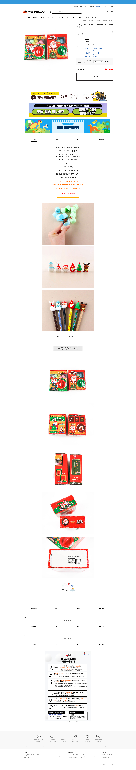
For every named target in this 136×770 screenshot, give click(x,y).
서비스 (33, 747)
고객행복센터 (91, 6)
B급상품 (94, 17)
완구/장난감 (85, 20)
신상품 (28, 17)
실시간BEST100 (55, 17)
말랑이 (102, 17)
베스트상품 (65, 17)
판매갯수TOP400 (44, 17)
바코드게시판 (105, 6)
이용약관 (38, 747)
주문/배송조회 (83, 6)
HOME (81, 20)
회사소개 (27, 747)
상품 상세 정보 (34, 139)
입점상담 (54, 747)
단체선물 (87, 17)
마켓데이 (35, 17)
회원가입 (76, 6)
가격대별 (80, 17)
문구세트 (72, 17)
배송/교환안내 (102, 139)
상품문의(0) (79, 139)
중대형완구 (91, 20)
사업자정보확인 (57, 756)
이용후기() (56, 139)
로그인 (71, 6)
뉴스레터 (111, 6)
